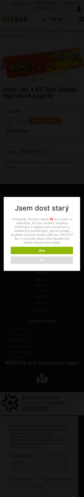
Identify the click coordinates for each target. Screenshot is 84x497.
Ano (42, 250)
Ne (42, 260)
